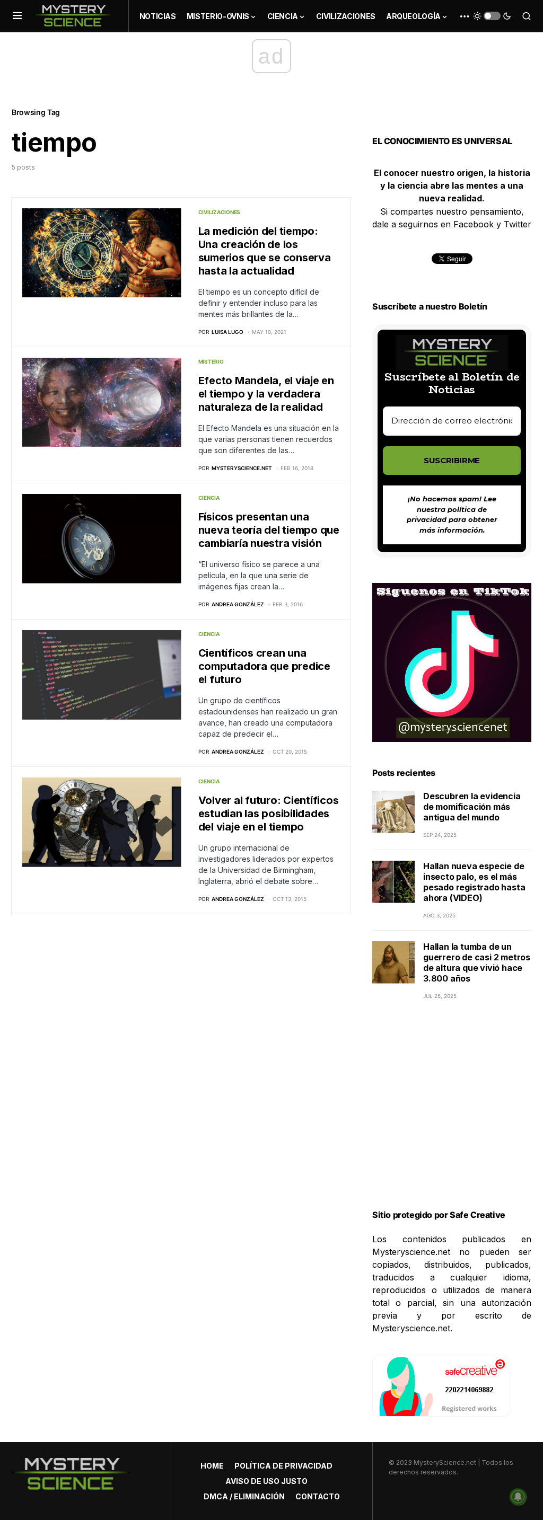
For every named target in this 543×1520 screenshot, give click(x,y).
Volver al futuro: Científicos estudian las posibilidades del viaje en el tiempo (268, 813)
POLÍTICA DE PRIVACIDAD (283, 1465)
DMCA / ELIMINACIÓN (244, 1496)
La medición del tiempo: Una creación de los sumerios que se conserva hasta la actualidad (264, 251)
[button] (17, 16)
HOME (212, 1465)
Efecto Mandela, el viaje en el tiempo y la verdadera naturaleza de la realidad (266, 393)
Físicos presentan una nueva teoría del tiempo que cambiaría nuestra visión (268, 530)
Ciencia (209, 497)
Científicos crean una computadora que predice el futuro (264, 666)
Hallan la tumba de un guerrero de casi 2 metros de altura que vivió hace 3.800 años (476, 962)
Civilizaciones (219, 212)
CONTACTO (317, 1496)
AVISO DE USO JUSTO (266, 1481)
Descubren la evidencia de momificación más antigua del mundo (472, 807)
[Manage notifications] (518, 1496)
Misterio (211, 361)
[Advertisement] (451, 1117)
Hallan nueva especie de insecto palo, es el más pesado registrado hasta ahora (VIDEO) (474, 882)
